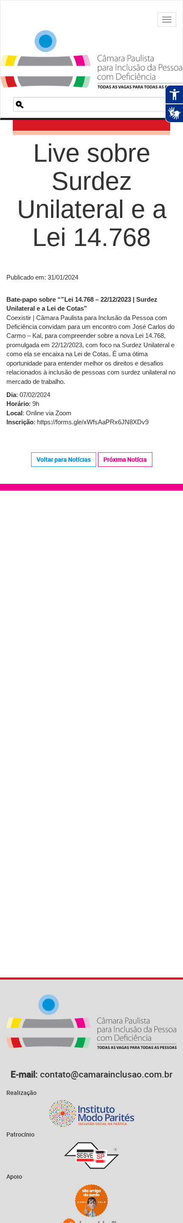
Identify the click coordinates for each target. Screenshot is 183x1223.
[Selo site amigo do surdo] (91, 1201)
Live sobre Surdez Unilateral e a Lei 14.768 (91, 195)
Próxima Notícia (125, 459)
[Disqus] (91, 618)
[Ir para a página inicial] (91, 49)
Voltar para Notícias (64, 459)
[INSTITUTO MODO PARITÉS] (91, 1113)
